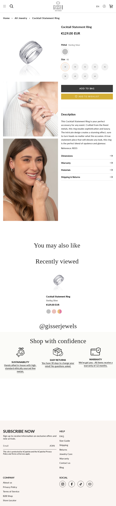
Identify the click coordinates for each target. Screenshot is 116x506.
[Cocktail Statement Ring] (58, 280)
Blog (61, 467)
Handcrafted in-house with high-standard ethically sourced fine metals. (20, 368)
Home (6, 18)
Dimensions (67, 155)
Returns (63, 449)
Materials (65, 170)
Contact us (64, 463)
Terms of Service (18, 454)
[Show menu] (4, 6)
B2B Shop (8, 496)
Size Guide (64, 440)
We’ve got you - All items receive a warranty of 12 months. (96, 364)
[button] (11, 6)
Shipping (63, 445)
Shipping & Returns (70, 177)
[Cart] (111, 6)
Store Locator (9, 500)
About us (7, 482)
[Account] (104, 6)
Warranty (66, 162)
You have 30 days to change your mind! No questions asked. (58, 365)
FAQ (61, 436)
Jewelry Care (65, 454)
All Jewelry (21, 18)
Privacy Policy (10, 487)
